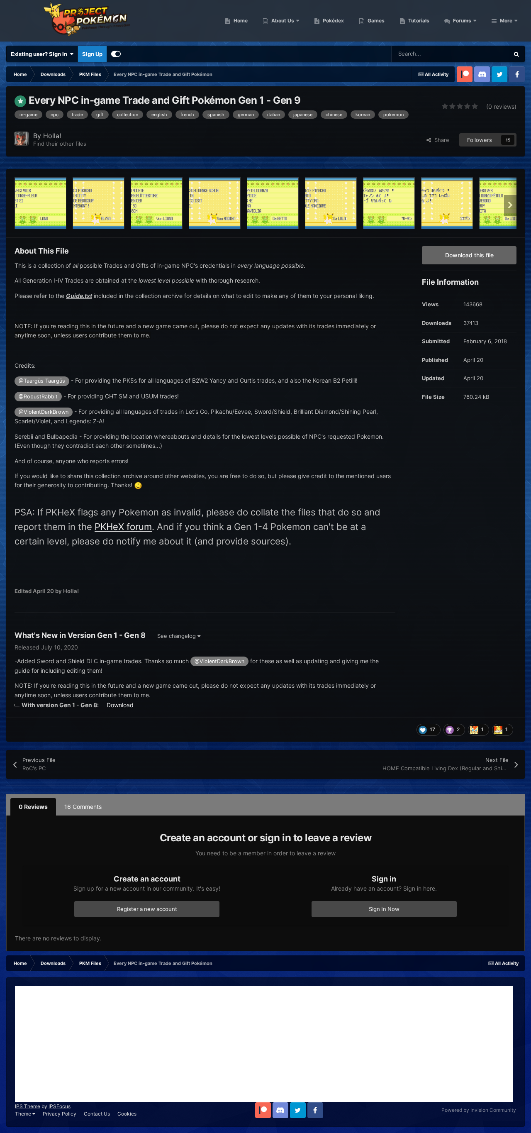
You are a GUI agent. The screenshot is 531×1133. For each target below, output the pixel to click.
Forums (461, 20)
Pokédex (333, 20)
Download (120, 704)
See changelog (177, 635)
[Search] (516, 54)
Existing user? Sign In (40, 54)
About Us (282, 20)
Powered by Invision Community (478, 1110)
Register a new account (147, 909)
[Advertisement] (264, 1044)
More (506, 20)
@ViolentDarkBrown (43, 412)
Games (375, 20)
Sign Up (92, 54)
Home (240, 20)
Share (440, 140)
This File (487, 54)
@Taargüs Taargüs (42, 381)
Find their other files (59, 143)
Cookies (126, 1114)
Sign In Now (384, 909)
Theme (23, 1114)
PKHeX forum (123, 526)
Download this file (469, 255)
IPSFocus (60, 1106)
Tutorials (418, 20)
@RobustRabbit (38, 396)
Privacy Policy (59, 1114)
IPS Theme (27, 1106)
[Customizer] (116, 54)
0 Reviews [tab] (33, 806)
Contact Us (97, 1114)
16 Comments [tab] (83, 806)
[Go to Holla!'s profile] (22, 139)
